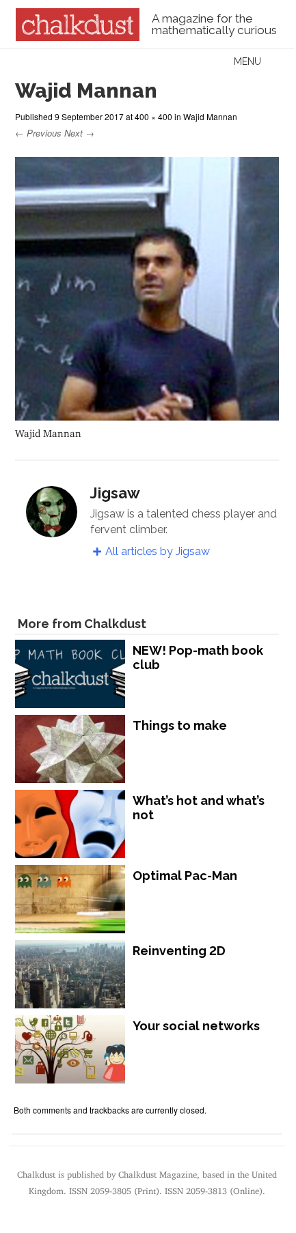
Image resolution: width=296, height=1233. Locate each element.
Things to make (180, 725)
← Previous (38, 132)
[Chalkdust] (77, 37)
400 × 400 (153, 116)
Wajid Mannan (210, 116)
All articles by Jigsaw (157, 551)
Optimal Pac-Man (185, 875)
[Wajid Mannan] (147, 414)
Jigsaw (115, 493)
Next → (79, 132)
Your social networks (196, 1026)
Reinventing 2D (179, 951)
